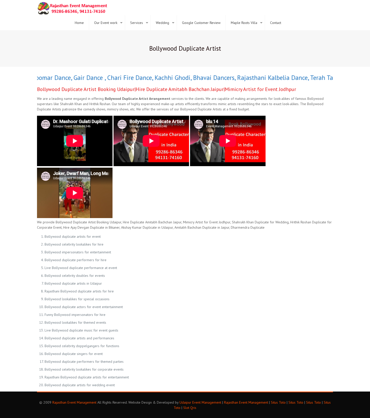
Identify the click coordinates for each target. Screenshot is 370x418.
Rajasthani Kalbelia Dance (264, 78)
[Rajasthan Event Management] (72, 7)
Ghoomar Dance (42, 78)
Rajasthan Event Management (74, 402)
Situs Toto (278, 402)
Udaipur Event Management (200, 402)
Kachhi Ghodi (165, 78)
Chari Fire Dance (122, 78)
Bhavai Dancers (206, 78)
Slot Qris (189, 407)
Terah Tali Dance (325, 78)
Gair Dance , (82, 78)
